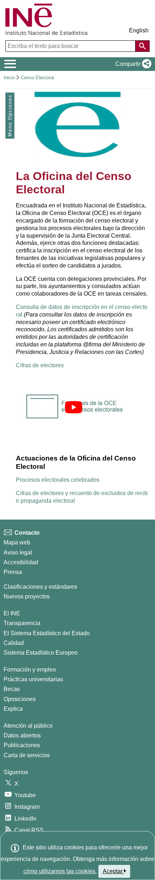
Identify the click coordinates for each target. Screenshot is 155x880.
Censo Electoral (37, 77)
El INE (12, 613)
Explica (13, 709)
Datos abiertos (22, 735)
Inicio (9, 77)
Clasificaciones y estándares (40, 587)
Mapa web (17, 542)
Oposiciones (20, 699)
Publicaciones (22, 745)
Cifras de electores (40, 365)
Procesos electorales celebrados (57, 480)
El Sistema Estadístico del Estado (47, 633)
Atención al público (28, 726)
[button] (131, 64)
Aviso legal (18, 552)
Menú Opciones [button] (10, 116)
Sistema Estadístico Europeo (41, 653)
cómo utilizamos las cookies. (60, 871)
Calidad (14, 643)
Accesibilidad (21, 562)
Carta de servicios (27, 755)
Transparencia (22, 623)
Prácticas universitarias (33, 679)
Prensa (13, 572)
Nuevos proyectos (27, 596)
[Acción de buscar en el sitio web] (142, 46)
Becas (12, 689)
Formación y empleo (30, 669)
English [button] (139, 30)
